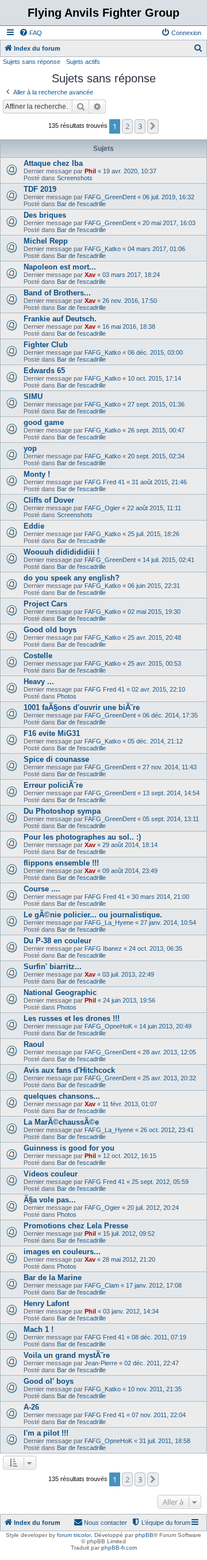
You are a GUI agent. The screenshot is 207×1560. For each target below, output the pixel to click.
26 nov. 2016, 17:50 (129, 300)
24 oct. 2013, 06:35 (155, 948)
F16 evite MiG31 (52, 733)
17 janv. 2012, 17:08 (154, 1285)
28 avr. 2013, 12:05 (169, 1052)
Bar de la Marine (53, 1277)
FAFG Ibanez (103, 948)
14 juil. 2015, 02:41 (168, 559)
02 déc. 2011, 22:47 (151, 1363)
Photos (66, 696)
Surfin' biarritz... (53, 966)
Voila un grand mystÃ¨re (67, 1355)
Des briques (45, 215)
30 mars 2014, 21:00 (160, 896)
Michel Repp (46, 241)
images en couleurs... (62, 1251)
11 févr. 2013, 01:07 (129, 1103)
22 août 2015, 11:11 (154, 507)
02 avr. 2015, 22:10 (158, 689)
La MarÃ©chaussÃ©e (61, 1122)
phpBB (144, 1535)
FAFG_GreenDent (110, 196)
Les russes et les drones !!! (72, 1018)
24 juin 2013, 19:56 (129, 1000)
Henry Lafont (46, 1303)
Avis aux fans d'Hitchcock (69, 1070)
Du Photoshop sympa (62, 811)
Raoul (34, 1044)
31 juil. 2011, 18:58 (164, 1440)
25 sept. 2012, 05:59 (160, 1181)
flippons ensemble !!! (61, 863)
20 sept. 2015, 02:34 (156, 456)
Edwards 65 (44, 370)
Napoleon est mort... (60, 267)
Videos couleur (51, 1174)
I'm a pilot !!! (46, 1433)
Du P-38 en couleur (57, 940)
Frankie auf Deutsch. (60, 318)
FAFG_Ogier (102, 507)
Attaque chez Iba (53, 163)
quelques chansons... (62, 1096)
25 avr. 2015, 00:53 (154, 663)
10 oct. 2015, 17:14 (154, 378)
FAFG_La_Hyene (109, 922)
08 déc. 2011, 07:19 (159, 1337)
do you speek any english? (72, 578)
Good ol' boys (49, 1381)
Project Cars (45, 603)
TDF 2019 (40, 189)
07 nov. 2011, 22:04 (159, 1414)
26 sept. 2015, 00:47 (156, 430)
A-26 (31, 1407)
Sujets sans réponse (31, 61)
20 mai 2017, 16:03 (169, 222)
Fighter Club (46, 344)
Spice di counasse (56, 759)
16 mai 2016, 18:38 (128, 326)
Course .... (42, 889)
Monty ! (37, 474)
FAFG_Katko (103, 248)
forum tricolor (74, 1535)
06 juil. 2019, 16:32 (168, 196)
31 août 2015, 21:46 (159, 482)
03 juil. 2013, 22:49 (128, 974)
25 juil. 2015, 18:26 (153, 533)
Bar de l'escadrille (81, 203)
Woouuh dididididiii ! (61, 552)
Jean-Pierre (101, 1363)
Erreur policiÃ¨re (53, 785)
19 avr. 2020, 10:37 (129, 171)
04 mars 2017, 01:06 (156, 248)
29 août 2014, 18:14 (130, 844)
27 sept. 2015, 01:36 (156, 404)
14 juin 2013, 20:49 (165, 1026)
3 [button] (140, 126)
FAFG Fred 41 (105, 482)
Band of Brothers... (57, 293)
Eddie (34, 526)
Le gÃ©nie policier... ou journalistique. (93, 914)
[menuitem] (30, 33)
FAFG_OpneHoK (108, 1026)
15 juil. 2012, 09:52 (129, 1233)
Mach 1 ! (38, 1329)
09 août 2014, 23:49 (130, 870)
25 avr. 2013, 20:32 (169, 1078)
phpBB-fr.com (119, 1547)
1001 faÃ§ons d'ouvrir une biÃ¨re (82, 707)
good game (44, 422)
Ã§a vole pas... (50, 1199)
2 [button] (127, 126)
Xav (90, 274)
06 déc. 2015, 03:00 (155, 352)
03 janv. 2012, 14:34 (131, 1311)
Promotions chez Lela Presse (76, 1225)
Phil (90, 171)
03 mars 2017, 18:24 (131, 274)
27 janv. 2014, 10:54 (168, 922)
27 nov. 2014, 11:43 (170, 767)
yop (30, 448)
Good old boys (50, 629)
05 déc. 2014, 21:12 (155, 741)
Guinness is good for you (69, 1148)
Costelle (38, 655)
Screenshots (75, 177)
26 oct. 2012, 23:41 (167, 1129)
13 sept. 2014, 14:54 (171, 793)
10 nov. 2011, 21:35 (155, 1389)
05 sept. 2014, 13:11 (171, 818)
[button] (153, 126)
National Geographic (60, 992)
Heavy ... (39, 681)
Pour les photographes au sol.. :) (82, 837)
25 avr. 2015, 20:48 (154, 637)
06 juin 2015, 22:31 (154, 585)
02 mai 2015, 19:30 (154, 611)
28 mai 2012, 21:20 (128, 1259)
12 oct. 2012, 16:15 (129, 1155)
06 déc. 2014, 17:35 (170, 715)
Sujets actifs (83, 61)
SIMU (33, 396)
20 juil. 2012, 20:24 (153, 1207)
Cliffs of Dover (49, 500)
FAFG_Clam (102, 1285)
